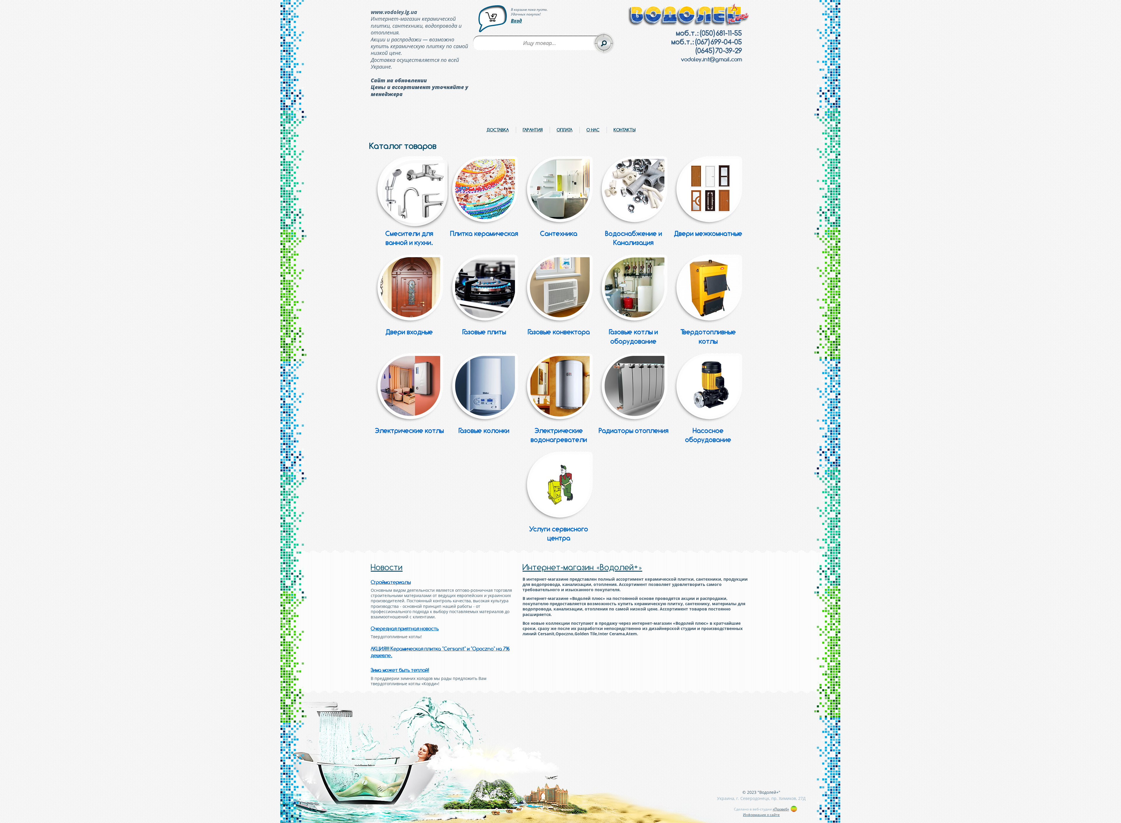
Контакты (625, 130)
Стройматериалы (391, 582)
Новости (387, 567)
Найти (603, 43)
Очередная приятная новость (405, 628)
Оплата (564, 130)
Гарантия (533, 130)
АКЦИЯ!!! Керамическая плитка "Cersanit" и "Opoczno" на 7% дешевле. (440, 652)
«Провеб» (781, 809)
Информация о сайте (761, 814)
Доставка (498, 130)
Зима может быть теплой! (400, 670)
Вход (516, 21)
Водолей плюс (689, 15)
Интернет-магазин (582, 567)
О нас (593, 130)
